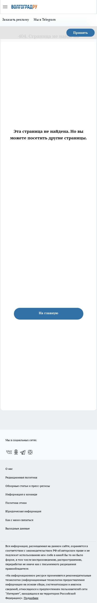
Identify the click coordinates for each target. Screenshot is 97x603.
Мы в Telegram (45, 19)
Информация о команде (21, 494)
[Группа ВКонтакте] (8, 452)
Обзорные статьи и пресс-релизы (27, 486)
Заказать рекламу (15, 19)
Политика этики (16, 503)
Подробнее (31, 598)
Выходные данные (17, 528)
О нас (9, 468)
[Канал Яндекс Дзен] (30, 452)
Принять (80, 33)
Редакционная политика (21, 477)
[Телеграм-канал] (23, 452)
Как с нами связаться (19, 520)
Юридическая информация (23, 511)
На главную (48, 313)
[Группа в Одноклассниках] (16, 452)
